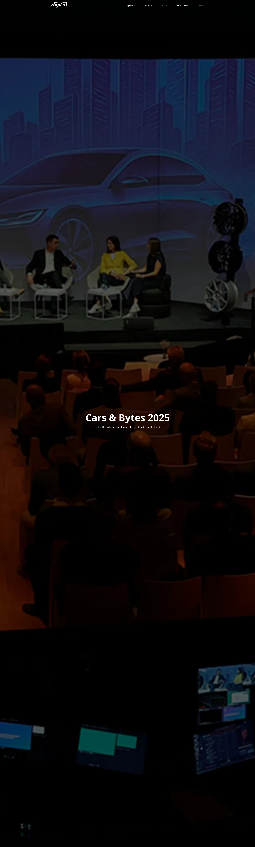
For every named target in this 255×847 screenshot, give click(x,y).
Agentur (130, 5)
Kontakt (201, 5)
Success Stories (182, 5)
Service (147, 5)
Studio (164, 5)
